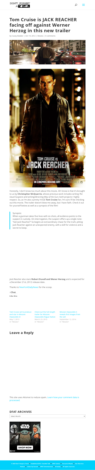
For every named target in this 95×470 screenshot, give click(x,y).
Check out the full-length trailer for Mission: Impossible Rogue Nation (45, 314)
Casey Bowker (17, 36)
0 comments (50, 36)
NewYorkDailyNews (28, 287)
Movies (40, 36)
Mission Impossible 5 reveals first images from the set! (70, 314)
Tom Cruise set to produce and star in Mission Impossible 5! (20, 314)
